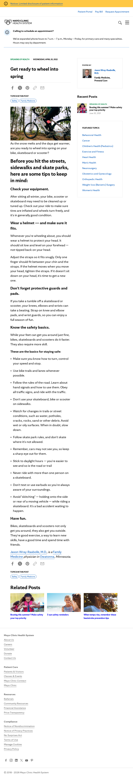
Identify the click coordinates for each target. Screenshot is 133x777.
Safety (14, 101)
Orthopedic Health (92, 179)
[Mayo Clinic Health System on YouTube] (26, 760)
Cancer (86, 140)
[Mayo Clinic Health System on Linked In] (16, 760)
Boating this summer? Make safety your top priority (105, 108)
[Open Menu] (127, 23)
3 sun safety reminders (58, 614)
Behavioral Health (91, 135)
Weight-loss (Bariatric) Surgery (98, 184)
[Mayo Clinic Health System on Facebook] (6, 760)
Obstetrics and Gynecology (96, 173)
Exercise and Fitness (93, 151)
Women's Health (91, 190)
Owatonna (47, 556)
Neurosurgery (89, 168)
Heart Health (89, 157)
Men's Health (89, 162)
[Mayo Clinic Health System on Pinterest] (32, 760)
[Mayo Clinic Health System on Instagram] (11, 760)
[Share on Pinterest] (27, 88)
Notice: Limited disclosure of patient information (36, 3)
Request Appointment (117, 11)
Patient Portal (85, 11)
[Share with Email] (42, 88)
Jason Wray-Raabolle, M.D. (28, 552)
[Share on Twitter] (20, 88)
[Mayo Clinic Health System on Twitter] (21, 760)
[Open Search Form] (120, 23)
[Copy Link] (35, 88)
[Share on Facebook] (12, 88)
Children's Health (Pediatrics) (97, 146)
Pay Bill (99, 11)
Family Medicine (28, 101)
